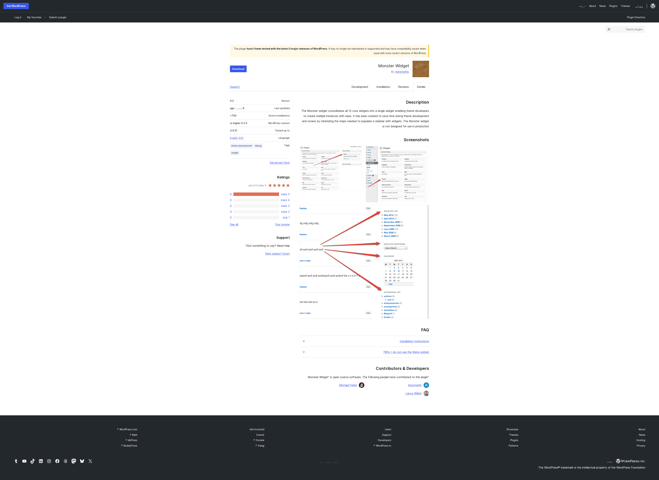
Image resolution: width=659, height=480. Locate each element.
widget (234, 152)
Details (421, 87)
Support (235, 87)
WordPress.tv (382, 445)
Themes (513, 434)
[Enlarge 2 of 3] (358, 150)
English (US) (237, 137)
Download (238, 68)
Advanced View (280, 162)
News (642, 434)
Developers (384, 440)
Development (359, 87)
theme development (241, 145)
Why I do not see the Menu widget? (406, 352)
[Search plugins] (608, 29)
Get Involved (257, 429)
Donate (258, 440)
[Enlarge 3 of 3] (424, 209)
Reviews (403, 87)
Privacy (641, 445)
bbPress (131, 440)
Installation (383, 87)
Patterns (513, 445)
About (641, 429)
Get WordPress (16, 5)
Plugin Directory (636, 17)
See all (234, 224)
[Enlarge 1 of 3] (424, 150)
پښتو (609, 461)
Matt (133, 434)
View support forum (277, 253)
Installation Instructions (414, 341)
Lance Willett (414, 393)
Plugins (514, 440)
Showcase (512, 429)
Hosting (641, 440)
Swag (259, 445)
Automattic (402, 71)
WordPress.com (127, 429)
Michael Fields (348, 385)
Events (260, 434)
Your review (282, 224)
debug (258, 145)
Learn (388, 429)
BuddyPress (129, 445)
